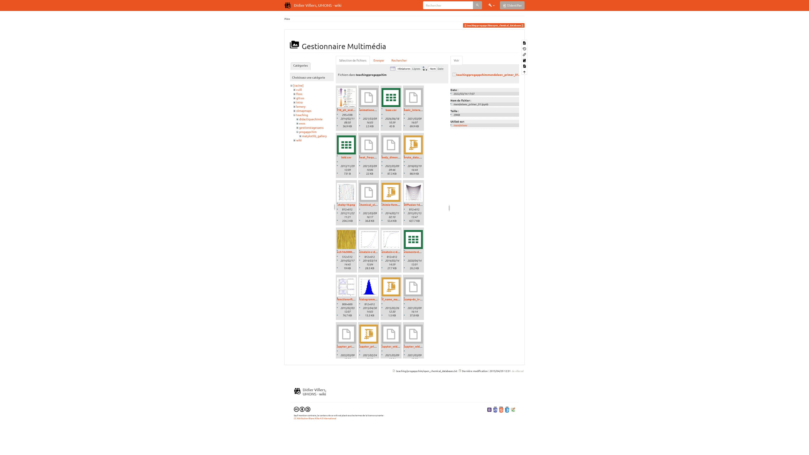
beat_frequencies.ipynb (375, 157)
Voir (456, 60)
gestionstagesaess (311, 127)
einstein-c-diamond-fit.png (399, 252)
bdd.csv (346, 157)
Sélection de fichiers (352, 60)
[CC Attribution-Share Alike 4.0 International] (302, 409)
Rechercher (399, 60)
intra (299, 102)
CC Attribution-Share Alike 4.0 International (315, 418)
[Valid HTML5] (501, 409)
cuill (299, 89)
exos (302, 123)
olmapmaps (303, 110)
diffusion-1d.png (415, 204)
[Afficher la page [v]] (524, 42)
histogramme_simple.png (375, 299)
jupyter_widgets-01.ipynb (398, 346)
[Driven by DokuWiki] (513, 409)
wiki (299, 140)
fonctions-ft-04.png (349, 299)
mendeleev (460, 125)
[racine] (298, 85)
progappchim (308, 132)
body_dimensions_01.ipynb (399, 157)
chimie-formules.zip (394, 204)
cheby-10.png (346, 204)
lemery (300, 106)
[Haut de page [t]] (524, 71)
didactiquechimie (311, 119)
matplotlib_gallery (314, 136)
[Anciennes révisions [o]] (524, 48)
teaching (302, 115)
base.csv (391, 110)
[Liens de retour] (524, 54)
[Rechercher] (477, 5)
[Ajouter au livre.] (524, 60)
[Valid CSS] (507, 409)
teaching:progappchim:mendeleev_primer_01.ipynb (491, 74)
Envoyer (379, 60)
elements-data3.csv (416, 252)
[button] (491, 5)
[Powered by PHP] (495, 409)
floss (299, 94)
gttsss (300, 98)
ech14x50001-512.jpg (350, 252)
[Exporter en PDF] (524, 65)
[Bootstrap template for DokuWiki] (489, 409)
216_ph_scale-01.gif (349, 110)
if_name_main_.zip (394, 299)
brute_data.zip (413, 157)
